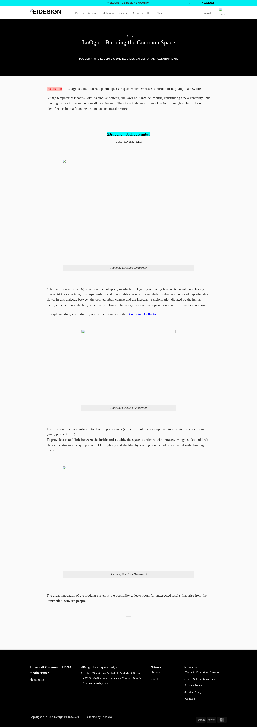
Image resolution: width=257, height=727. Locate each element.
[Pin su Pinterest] (133, 625)
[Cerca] (198, 13)
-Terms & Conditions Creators (201, 672)
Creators (92, 12)
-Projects (156, 672)
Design (128, 36)
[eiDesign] (48, 13)
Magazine (123, 12)
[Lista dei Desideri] (188, 13)
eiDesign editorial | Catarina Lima (152, 58)
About (160, 12)
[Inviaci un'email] (225, 3)
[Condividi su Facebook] (119, 625)
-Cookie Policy (193, 692)
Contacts (138, 12)
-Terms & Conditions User (199, 679)
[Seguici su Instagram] (222, 3)
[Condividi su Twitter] (123, 625)
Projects (79, 12)
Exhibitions (107, 12)
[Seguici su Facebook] (218, 3)
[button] (208, 13)
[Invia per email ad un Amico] (128, 625)
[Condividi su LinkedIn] (137, 625)
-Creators (156, 679)
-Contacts (189, 698)
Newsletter (37, 679)
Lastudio (106, 717)
